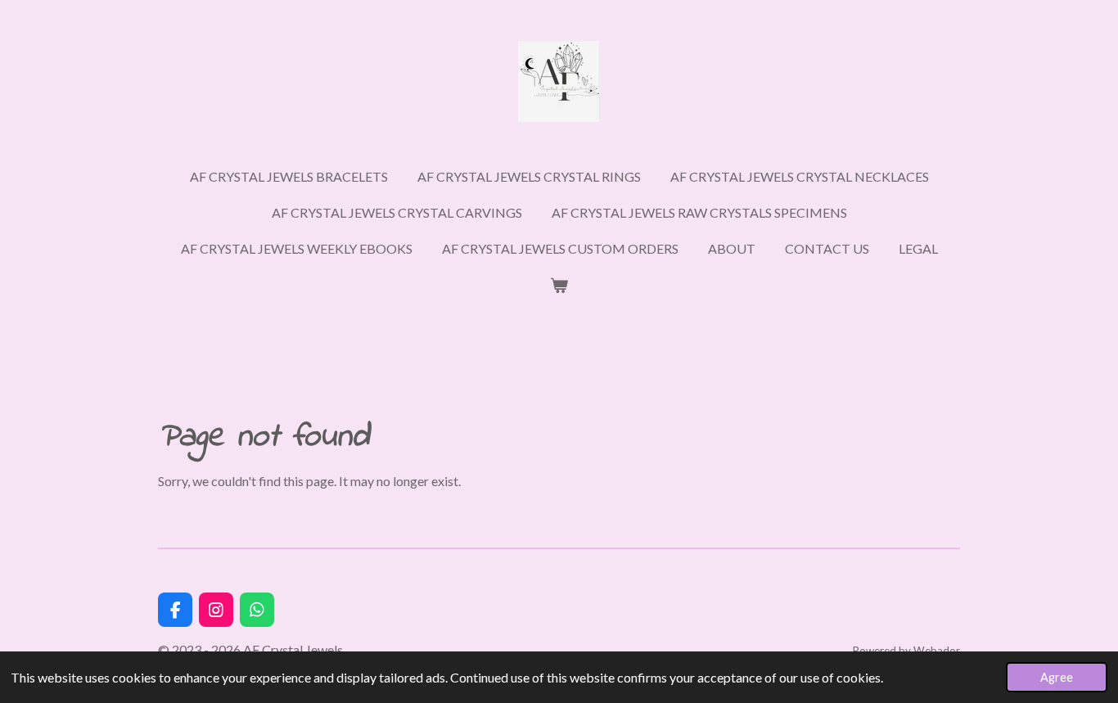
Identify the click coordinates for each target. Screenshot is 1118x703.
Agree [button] (1056, 677)
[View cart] (559, 285)
